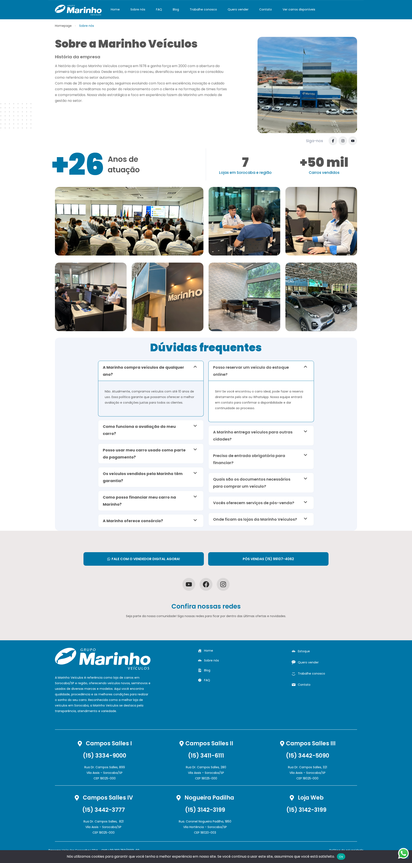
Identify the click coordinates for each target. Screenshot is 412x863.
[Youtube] (188, 584)
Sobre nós (137, 9)
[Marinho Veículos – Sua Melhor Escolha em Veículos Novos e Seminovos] (78, 10)
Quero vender (238, 9)
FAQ (159, 9)
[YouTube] (352, 140)
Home (115, 9)
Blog (176, 9)
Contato (265, 9)
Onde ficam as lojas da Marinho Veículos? (255, 519)
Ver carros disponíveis (299, 9)
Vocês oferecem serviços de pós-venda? (253, 502)
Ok (341, 857)
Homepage (63, 26)
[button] (151, 371)
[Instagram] (342, 140)
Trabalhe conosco (203, 9)
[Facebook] (333, 140)
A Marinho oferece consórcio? (133, 520)
